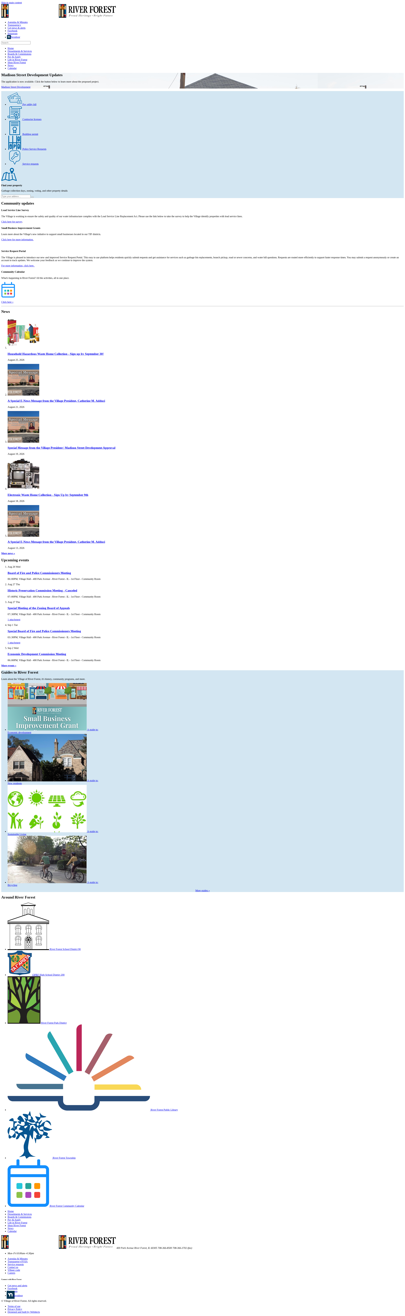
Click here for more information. (17, 239)
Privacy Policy (15, 1309)
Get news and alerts (17, 1285)
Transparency (14, 25)
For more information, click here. (18, 265)
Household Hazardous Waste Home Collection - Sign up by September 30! (56, 354)
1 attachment (14, 619)
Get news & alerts (16, 28)
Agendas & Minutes (18, 22)
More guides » (202, 890)
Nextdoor (15, 37)
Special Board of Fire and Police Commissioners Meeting (44, 631)
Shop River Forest (17, 62)
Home (11, 48)
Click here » (7, 302)
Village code (14, 1270)
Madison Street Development (15, 87)
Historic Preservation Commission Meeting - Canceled (42, 590)
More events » (8, 665)
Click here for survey (11, 221)
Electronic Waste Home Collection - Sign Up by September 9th (48, 495)
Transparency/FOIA (18, 1261)
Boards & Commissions (19, 54)
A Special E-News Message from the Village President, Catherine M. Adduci (56, 400)
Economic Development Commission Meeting (37, 654)
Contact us (13, 1267)
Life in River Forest (17, 59)
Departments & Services (20, 51)
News (10, 65)
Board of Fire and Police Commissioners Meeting (39, 573)
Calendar (12, 68)
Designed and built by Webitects (24, 1312)
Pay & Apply (14, 56)
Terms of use (14, 1306)
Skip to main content (11, 2)
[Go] (32, 197)
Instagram (12, 33)
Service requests (16, 1264)
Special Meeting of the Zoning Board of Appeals (39, 608)
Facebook (12, 30)
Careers (11, 1273)
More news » (8, 553)
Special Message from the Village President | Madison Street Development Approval (61, 447)
